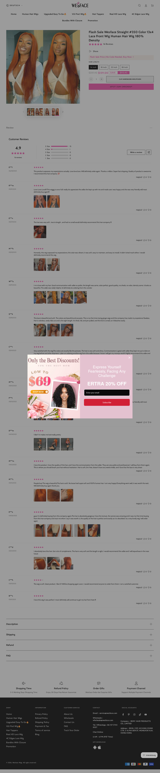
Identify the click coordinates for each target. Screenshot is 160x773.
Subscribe (107, 402)
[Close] (129, 358)
